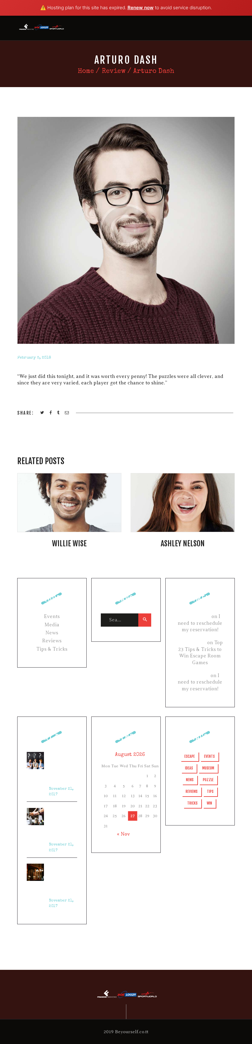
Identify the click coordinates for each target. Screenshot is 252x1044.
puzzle (208, 779)
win (209, 803)
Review (114, 71)
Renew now (141, 7)
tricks (192, 803)
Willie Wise (69, 543)
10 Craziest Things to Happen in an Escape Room (62, 879)
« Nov (123, 834)
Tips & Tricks (51, 649)
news (190, 779)
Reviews (51, 641)
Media (52, 625)
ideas (189, 768)
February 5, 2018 (34, 358)
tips (210, 791)
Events (52, 616)
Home (86, 71)
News (51, 633)
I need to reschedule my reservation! (200, 623)
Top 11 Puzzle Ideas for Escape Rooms (59, 823)
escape (189, 756)
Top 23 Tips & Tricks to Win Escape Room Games (62, 767)
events (209, 756)
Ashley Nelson (183, 543)
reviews (192, 791)
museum (208, 768)
